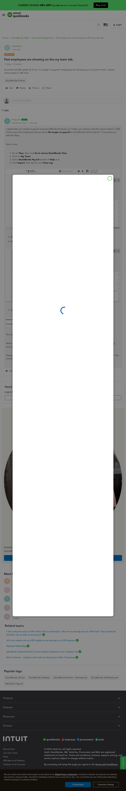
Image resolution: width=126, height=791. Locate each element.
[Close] (110, 178)
